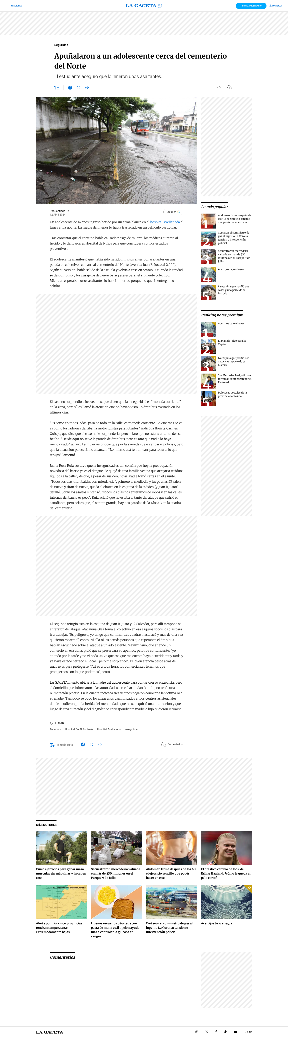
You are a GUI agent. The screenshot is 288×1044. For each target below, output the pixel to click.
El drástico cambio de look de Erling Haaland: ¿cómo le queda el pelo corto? (225, 873)
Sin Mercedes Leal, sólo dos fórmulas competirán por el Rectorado (235, 379)
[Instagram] (197, 1032)
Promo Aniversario (251, 6)
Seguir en (171, 212)
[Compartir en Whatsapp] (78, 88)
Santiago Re (61, 211)
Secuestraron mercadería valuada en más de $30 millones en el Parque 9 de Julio (115, 873)
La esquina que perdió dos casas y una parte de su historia (233, 290)
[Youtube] (235, 1032)
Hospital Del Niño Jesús (79, 729)
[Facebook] (216, 1032)
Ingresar (277, 6)
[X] (206, 1032)
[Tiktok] (225, 1032)
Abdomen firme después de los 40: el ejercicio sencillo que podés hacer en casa (234, 219)
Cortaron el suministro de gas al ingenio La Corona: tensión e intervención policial (169, 927)
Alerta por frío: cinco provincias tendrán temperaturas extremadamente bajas (59, 927)
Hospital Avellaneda (109, 729)
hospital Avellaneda (165, 222)
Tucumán (55, 729)
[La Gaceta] (144, 5)
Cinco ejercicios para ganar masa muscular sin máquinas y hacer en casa (61, 873)
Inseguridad (131, 729)
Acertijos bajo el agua (231, 269)
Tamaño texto (64, 744)
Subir (249, 1032)
